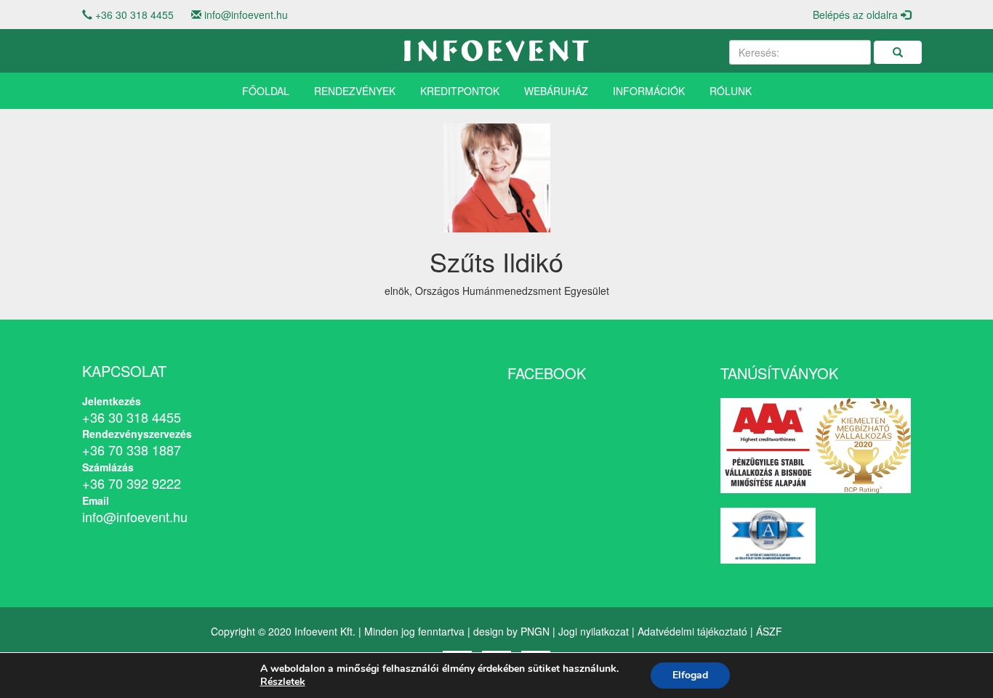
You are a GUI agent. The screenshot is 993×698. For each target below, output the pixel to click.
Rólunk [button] (730, 91)
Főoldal (265, 91)
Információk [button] (649, 91)
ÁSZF (769, 631)
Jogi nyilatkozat (593, 631)
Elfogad (690, 675)
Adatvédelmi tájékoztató (692, 631)
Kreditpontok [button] (459, 91)
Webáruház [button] (556, 91)
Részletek (282, 682)
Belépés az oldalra (857, 14)
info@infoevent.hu (246, 14)
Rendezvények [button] (354, 91)
